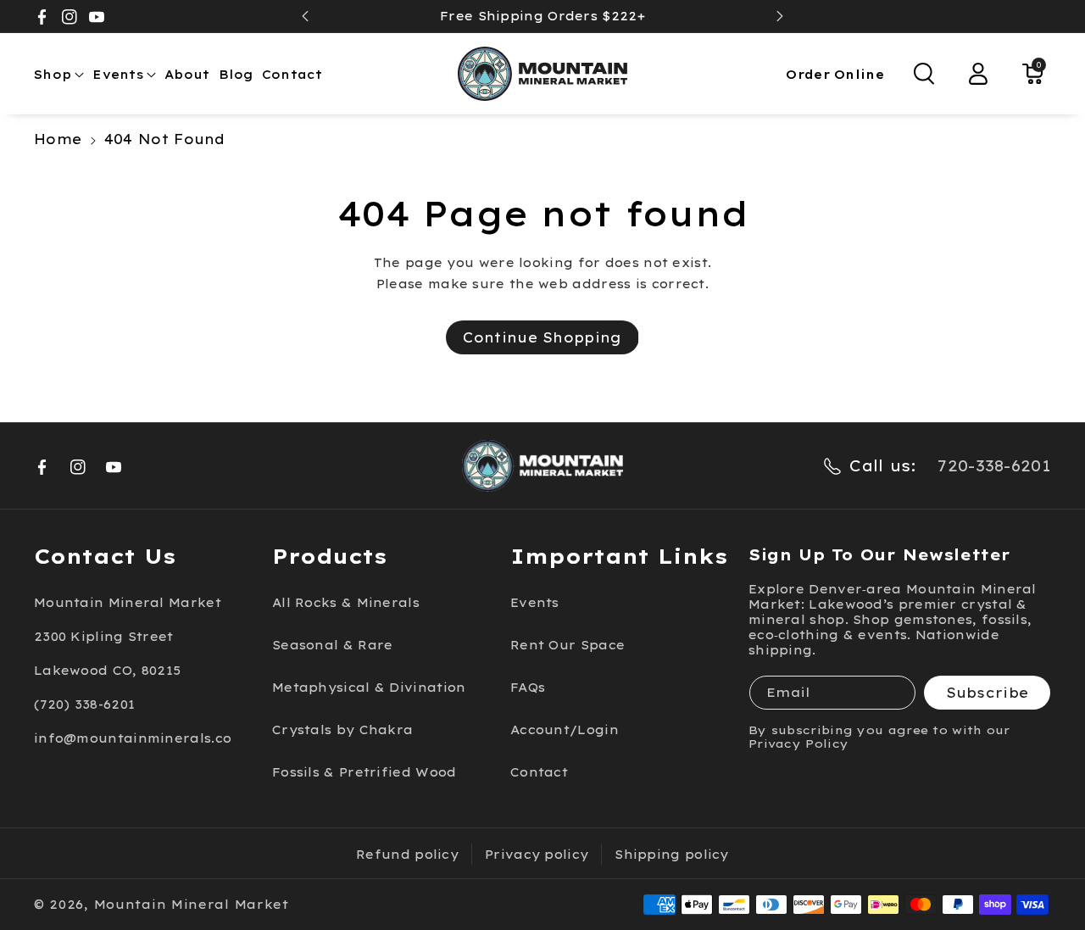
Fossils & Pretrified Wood (364, 772)
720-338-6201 (994, 466)
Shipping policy (672, 854)
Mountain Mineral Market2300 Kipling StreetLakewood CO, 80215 (127, 636)
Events (117, 74)
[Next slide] (780, 16)
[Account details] (978, 73)
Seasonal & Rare (332, 645)
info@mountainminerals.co (132, 738)
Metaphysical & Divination (369, 687)
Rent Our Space (567, 645)
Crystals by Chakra (342, 730)
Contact (539, 772)
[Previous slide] (305, 16)
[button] (59, 74)
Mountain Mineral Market (191, 904)
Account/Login (564, 730)
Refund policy (407, 854)
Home (57, 139)
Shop (52, 74)
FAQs (527, 687)
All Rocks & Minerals (346, 602)
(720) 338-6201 (84, 704)
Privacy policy (536, 854)
